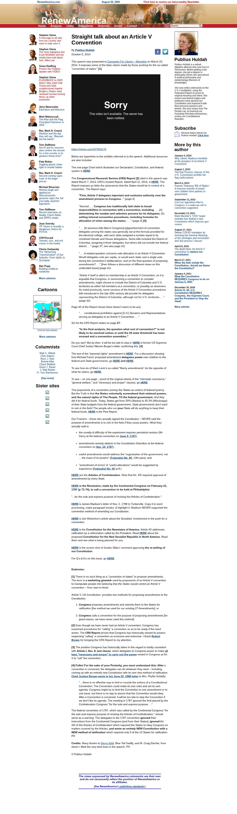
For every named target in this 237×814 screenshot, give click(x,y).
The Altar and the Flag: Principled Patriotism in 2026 (51, 122)
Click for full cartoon (47, 330)
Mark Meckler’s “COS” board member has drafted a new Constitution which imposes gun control (192, 219)
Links (70, 25)
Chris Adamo (47, 356)
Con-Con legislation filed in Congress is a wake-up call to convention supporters (190, 203)
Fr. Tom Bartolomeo (47, 372)
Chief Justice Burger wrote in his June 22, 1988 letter (104, 676)
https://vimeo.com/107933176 (88, 149)
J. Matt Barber (47, 369)
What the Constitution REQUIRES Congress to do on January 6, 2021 (192, 277)
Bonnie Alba (47, 361)
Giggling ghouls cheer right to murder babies (50, 166)
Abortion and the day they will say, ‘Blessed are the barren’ (51, 136)
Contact (132, 25)
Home (42, 25)
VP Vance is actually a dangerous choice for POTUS (51, 229)
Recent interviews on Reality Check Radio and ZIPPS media (50, 215)
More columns (47, 278)
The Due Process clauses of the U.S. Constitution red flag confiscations (192, 173)
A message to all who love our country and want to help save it (50, 41)
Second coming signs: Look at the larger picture (51, 178)
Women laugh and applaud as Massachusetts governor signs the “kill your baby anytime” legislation (51, 196)
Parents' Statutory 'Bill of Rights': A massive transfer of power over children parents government (192, 189)
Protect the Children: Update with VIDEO (50, 70)
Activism (103, 25)
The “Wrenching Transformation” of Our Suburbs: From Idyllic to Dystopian (52, 256)
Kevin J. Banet (47, 367)
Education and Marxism (51, 109)
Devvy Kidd (107, 743)
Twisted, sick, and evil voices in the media (51, 242)
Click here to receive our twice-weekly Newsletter (171, 2)
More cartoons (47, 336)
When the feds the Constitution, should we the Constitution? (192, 264)
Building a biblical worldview (48, 270)
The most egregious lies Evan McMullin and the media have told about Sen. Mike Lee (52, 56)
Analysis (56, 25)
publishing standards (131, 786)
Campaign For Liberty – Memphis (127, 61)
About (118, 25)
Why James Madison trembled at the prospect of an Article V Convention (191, 159)
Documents (85, 25)
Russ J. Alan (47, 358)
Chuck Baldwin (47, 364)
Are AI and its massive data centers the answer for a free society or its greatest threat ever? (52, 151)
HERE (116, 360)
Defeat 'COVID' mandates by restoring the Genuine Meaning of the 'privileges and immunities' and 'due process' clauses (192, 235)
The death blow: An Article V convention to (190, 250)
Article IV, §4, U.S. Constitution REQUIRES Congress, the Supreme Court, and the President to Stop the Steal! (192, 294)
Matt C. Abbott (47, 353)
